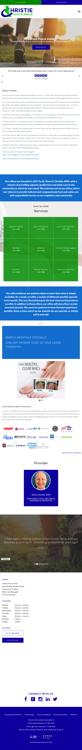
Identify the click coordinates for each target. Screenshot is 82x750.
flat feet (30, 118)
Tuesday (15, 608)
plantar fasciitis (57, 118)
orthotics (74, 124)
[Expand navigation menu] (79, 12)
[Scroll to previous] (3, 76)
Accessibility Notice (60, 715)
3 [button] (39, 564)
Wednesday (15, 611)
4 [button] (41, 564)
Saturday (11, 619)
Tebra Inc (19, 715)
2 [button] (37, 564)
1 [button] (35, 564)
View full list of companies (71, 453)
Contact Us (73, 715)
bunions (23, 118)
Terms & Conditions (44, 715)
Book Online (12, 640)
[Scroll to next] (79, 76)
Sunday (11, 622)
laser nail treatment (36, 124)
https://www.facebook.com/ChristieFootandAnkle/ (20, 159)
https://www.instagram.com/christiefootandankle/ (20, 155)
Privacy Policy (29, 715)
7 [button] (47, 564)
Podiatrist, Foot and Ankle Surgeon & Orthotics (41, 500)
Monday (15, 605)
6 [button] (45, 564)
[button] (38, 63)
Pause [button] (2, 82)
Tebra (50, 742)
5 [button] (43, 564)
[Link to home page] (22, 11)
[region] (41, 541)
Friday (15, 616)
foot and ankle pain (40, 118)
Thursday (15, 613)
